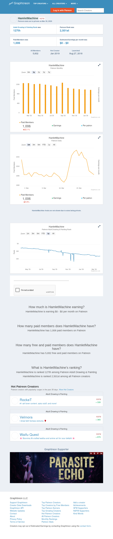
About (12, 516)
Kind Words (78, 513)
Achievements (79, 505)
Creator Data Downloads (20, 505)
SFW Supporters (80, 508)
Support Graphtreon (18, 502)
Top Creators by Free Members (55, 505)
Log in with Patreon (62, 10)
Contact (13, 513)
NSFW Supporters (81, 510)
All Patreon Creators (50, 516)
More (73, 3)
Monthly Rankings (49, 519)
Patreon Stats (47, 521)
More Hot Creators (66, 390)
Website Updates (17, 510)
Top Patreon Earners (51, 508)
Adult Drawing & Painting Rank (25, 27)
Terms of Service (17, 521)
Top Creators (40, 3)
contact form (85, 525)
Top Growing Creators (51, 510)
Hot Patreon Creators (51, 513)
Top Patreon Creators (51, 502)
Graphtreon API (17, 508)
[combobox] (90, 10)
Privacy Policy (16, 519)
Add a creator (79, 502)
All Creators (58, 3)
